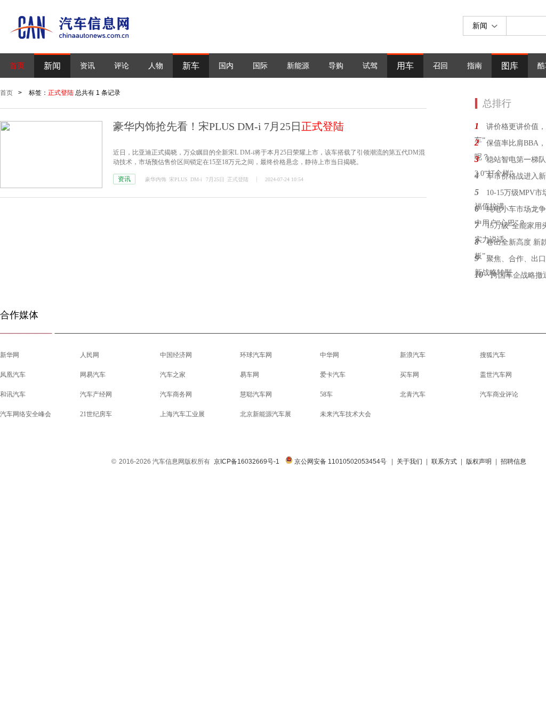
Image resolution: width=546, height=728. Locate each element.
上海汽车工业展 (182, 414)
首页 (17, 66)
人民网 (89, 355)
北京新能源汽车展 (265, 414)
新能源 (298, 66)
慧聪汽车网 (256, 394)
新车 (190, 65)
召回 (440, 66)
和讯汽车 (13, 394)
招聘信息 (513, 461)
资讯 (87, 66)
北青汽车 (412, 394)
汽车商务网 (176, 394)
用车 (405, 65)
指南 (474, 66)
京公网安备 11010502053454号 (340, 461)
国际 (260, 66)
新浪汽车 (412, 355)
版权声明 (479, 461)
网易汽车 (93, 374)
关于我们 (409, 461)
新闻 (52, 65)
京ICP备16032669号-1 (246, 461)
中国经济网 (176, 355)
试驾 (370, 66)
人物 (155, 66)
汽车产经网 (96, 394)
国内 (226, 66)
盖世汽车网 (496, 374)
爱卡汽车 (333, 374)
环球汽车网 (256, 355)
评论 (121, 66)
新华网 (9, 355)
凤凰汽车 (13, 374)
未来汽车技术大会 (345, 414)
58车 (326, 394)
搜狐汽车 (492, 355)
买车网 (409, 374)
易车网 (249, 374)
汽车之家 (173, 374)
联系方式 (444, 461)
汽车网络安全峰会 (25, 414)
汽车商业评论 (499, 394)
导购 (335, 66)
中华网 (329, 355)
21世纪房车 (96, 414)
